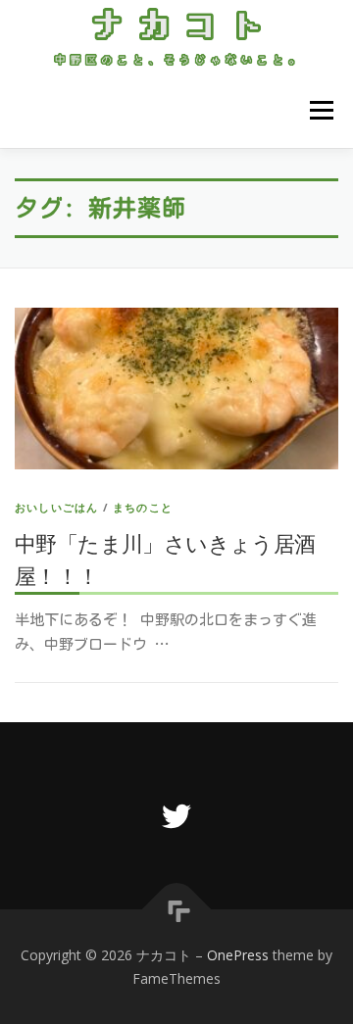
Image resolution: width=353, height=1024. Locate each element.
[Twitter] (176, 816)
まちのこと (143, 507)
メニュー (321, 111)
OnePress (238, 955)
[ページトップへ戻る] (177, 909)
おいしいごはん (56, 507)
